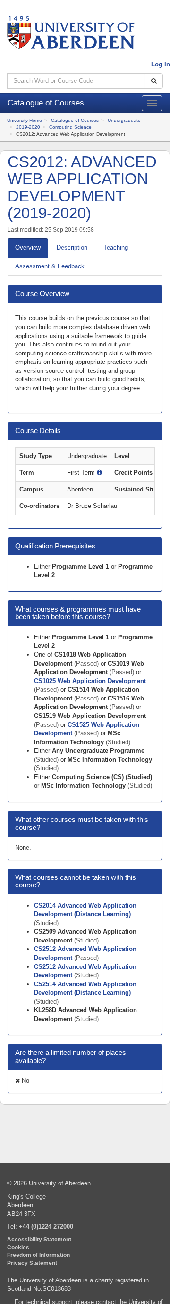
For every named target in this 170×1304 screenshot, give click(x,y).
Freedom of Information (38, 1255)
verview (28, 247)
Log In (160, 64)
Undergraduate (124, 120)
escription (72, 247)
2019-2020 (28, 126)
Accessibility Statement (39, 1239)
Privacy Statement (32, 1263)
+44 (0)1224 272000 (46, 1226)
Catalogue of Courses (75, 120)
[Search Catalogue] (154, 81)
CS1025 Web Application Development (90, 680)
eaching (115, 247)
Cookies (18, 1247)
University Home (24, 120)
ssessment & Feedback (50, 266)
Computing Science (70, 126)
